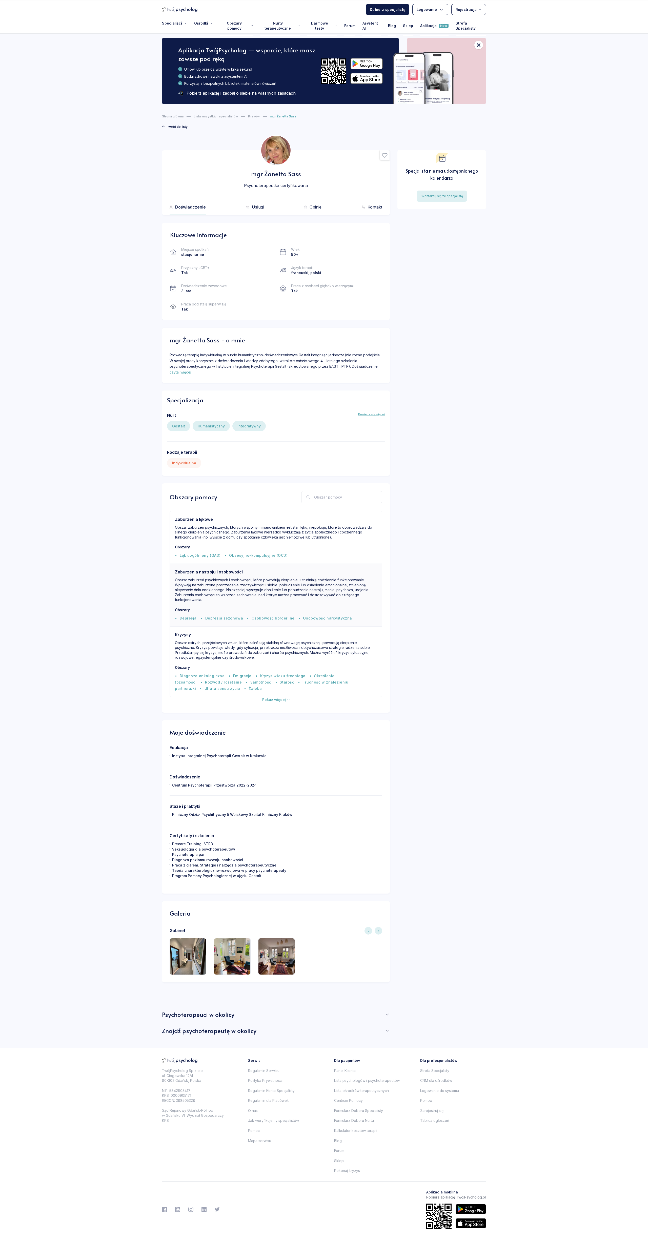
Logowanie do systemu (439, 1090)
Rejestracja (466, 9)
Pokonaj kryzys (347, 1170)
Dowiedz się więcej (371, 414)
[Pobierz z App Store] (366, 78)
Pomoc (254, 1130)
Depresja (188, 618)
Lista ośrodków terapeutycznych (361, 1090)
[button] (385, 155)
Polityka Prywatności (265, 1080)
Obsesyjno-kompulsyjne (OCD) (258, 555)
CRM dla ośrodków (436, 1080)
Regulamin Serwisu (263, 1070)
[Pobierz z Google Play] (366, 63)
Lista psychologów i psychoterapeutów (367, 1080)
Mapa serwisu (259, 1141)
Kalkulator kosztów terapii (355, 1130)
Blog (392, 26)
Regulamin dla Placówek (268, 1100)
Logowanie (427, 9)
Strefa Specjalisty (466, 25)
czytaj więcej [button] (180, 372)
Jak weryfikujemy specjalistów (273, 1120)
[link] (175, 127)
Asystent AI (370, 25)
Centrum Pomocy (348, 1100)
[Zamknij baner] (478, 45)
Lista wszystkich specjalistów (216, 116)
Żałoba (255, 688)
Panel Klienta (345, 1070)
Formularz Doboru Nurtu (354, 1120)
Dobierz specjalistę (387, 9)
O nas (253, 1110)
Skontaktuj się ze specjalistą (442, 196)
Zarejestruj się (431, 1110)
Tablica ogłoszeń (434, 1120)
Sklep (408, 26)
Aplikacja (433, 26)
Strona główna (173, 116)
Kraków (254, 116)
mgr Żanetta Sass (283, 116)
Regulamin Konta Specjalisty (271, 1090)
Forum (349, 26)
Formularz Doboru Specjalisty (358, 1110)
